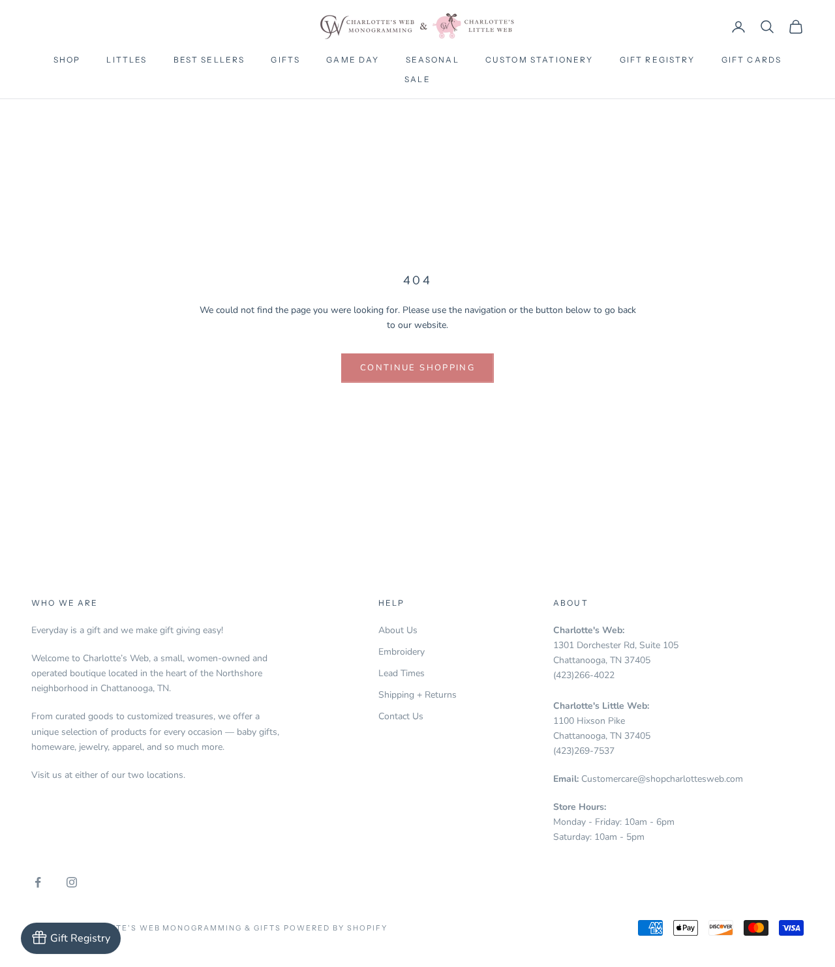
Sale (417, 79)
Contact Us (400, 716)
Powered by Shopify (335, 927)
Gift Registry (657, 60)
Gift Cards (751, 60)
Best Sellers (209, 60)
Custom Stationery (539, 60)
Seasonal (432, 60)
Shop (67, 60)
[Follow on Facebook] (37, 882)
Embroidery (401, 652)
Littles (126, 60)
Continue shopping (417, 368)
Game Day (352, 60)
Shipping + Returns (417, 695)
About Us (398, 630)
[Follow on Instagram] (71, 882)
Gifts (285, 60)
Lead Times (401, 673)
